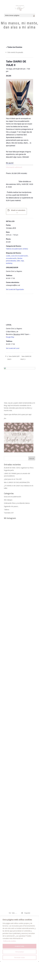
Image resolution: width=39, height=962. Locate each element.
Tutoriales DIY (9, 513)
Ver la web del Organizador (15, 289)
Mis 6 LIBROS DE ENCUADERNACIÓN (17, 482)
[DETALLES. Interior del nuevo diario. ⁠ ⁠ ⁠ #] (19, 902)
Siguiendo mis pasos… (11, 506)
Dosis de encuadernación (12, 497)
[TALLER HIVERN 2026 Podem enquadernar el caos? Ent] (19, 875)
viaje (22, 261)
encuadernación (11, 258)
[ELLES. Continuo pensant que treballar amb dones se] (19, 680)
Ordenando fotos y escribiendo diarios (17, 503)
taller (18, 261)
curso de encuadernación (19, 256)
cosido (8, 256)
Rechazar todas (19, 957)
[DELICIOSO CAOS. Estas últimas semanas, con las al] (19, 842)
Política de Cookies (9, 941)
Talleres (6, 510)
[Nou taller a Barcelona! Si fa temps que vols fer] (19, 777)
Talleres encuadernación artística (17, 249)
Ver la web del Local (12, 348)
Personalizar (19, 952)
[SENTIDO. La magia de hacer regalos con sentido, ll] (19, 605)
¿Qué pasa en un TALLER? (13, 479)
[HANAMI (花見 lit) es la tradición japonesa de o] (19, 543)
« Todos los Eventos (14, 47)
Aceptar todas (19, 946)
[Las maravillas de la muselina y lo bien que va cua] (19, 720)
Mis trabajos (8, 500)
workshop (9, 263)
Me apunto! (10, 163)
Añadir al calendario (18, 210)
